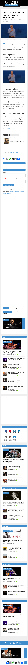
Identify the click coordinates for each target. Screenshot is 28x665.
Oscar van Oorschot (13, 19)
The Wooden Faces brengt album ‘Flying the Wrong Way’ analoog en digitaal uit (16, 548)
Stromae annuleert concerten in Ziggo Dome (12, 326)
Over (6, 135)
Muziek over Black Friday (14, 479)
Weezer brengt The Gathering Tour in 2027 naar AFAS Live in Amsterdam (16, 388)
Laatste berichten (14, 135)
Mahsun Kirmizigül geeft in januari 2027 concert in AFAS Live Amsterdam (16, 380)
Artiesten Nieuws (13, 354)
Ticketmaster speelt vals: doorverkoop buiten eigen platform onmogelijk (16, 517)
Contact (19, 661)
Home (8, 661)
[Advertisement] (14, 252)
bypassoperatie (12, 308)
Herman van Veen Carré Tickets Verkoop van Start (10, 656)
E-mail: (15, 178)
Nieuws (18, 311)
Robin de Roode (8, 324)
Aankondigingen (7, 341)
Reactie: (4, 172)
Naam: (4, 178)
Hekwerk (8, 128)
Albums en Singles (8, 530)
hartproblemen (12, 309)
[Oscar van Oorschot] (6, 143)
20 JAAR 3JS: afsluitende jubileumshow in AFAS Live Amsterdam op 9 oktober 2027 (15, 366)
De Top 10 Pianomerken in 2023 (15, 473)
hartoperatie (5, 309)
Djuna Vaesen (12, 462)
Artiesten (14, 311)
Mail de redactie (14, 152)
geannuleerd (18, 308)
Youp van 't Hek (18, 309)
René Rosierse (13, 551)
